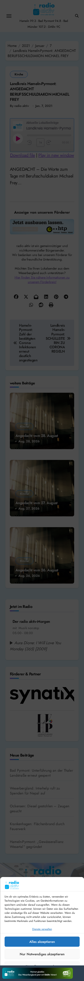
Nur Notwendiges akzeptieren (42, 954)
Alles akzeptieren (42, 941)
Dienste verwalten (42, 929)
